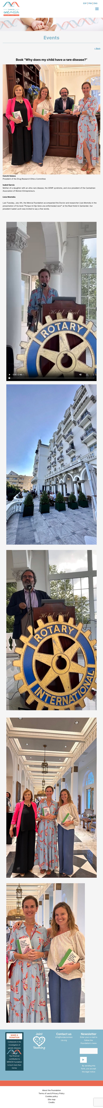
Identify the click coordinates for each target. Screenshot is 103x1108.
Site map (51, 1099)
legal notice (90, 1072)
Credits (51, 1102)
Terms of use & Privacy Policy (52, 1093)
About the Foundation (51, 1090)
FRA (90, 3)
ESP (85, 3)
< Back (97, 48)
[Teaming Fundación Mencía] (39, 1042)
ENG (95, 3)
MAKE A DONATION (14, 1036)
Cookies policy (51, 1096)
